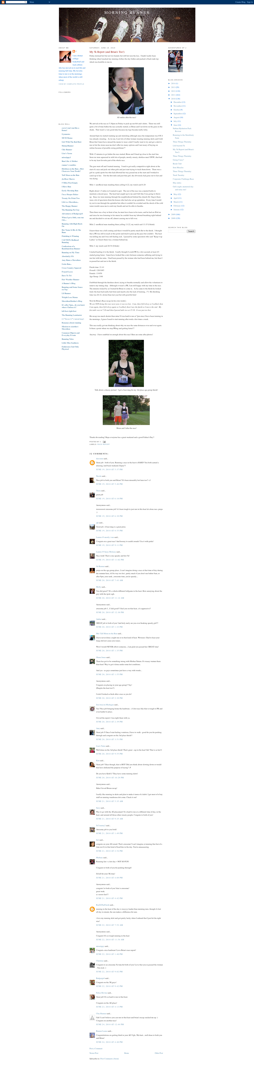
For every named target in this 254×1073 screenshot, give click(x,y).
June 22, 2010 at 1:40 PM (109, 954)
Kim (98, 760)
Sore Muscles (178, 167)
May (176, 194)
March (176, 202)
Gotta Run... (67, 264)
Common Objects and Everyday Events (71, 333)
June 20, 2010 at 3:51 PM (109, 739)
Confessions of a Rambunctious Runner (71, 247)
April (176, 198)
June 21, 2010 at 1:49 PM (109, 833)
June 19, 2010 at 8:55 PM (109, 530)
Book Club (177, 163)
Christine (99, 960)
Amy (98, 728)
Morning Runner (127, 12)
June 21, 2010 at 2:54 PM (109, 851)
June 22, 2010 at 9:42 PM (109, 986)
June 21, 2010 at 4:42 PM (109, 898)
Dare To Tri (67, 275)
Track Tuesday (178, 175)
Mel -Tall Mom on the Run (106, 633)
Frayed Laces (67, 271)
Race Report (103, 444)
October (177, 109)
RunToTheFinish (102, 905)
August (177, 117)
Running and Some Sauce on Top (72, 288)
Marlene (99, 857)
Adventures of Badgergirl (72, 213)
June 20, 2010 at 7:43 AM (109, 580)
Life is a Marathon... (70, 202)
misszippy (100, 946)
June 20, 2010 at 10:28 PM (110, 777)
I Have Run (66, 186)
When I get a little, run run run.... (73, 218)
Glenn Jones (101, 657)
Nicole (98, 476)
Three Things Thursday (182, 141)
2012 (173, 91)
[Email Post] (104, 441)
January (177, 209)
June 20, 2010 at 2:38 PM (109, 698)
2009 (173, 214)
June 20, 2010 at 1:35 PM (109, 650)
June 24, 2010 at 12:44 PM (110, 1024)
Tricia (98, 490)
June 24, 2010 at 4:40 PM (109, 1042)
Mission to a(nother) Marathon (70, 327)
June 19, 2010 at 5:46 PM (109, 484)
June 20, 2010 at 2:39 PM (109, 721)
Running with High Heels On (72, 224)
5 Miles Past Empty (70, 182)
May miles (177, 182)
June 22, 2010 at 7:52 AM (109, 925)
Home (126, 1053)
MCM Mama (67, 137)
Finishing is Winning (70, 236)
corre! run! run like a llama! (70, 129)
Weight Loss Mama (70, 297)
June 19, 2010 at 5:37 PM (109, 469)
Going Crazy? (178, 159)
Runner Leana (101, 1031)
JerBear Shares (68, 178)
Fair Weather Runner (70, 279)
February (177, 205)
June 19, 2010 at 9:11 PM (109, 545)
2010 (173, 98)
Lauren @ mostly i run (105, 537)
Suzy (98, 807)
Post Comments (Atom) (109, 1058)
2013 (173, 87)
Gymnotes (66, 134)
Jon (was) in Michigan (105, 704)
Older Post (159, 1053)
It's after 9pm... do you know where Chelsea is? (73, 306)
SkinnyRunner (68, 145)
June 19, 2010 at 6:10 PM (109, 498)
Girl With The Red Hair (72, 141)
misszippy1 (66, 157)
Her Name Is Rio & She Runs (71, 231)
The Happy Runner (70, 205)
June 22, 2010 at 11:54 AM (110, 939)
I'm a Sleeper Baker (70, 194)
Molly (98, 587)
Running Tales (68, 339)
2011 (173, 94)
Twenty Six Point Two (71, 198)
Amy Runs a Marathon (71, 260)
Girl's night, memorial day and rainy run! (183, 188)
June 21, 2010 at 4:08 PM (109, 877)
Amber (98, 619)
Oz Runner (100, 566)
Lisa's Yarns (67, 153)
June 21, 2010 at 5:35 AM (109, 801)
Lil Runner (66, 293)
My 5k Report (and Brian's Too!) (107, 52)
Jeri (97, 840)
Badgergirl (100, 978)
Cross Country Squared (71, 267)
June (176, 125)
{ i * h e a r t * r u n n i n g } (73, 318)
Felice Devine (101, 992)
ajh (97, 522)
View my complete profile (71, 84)
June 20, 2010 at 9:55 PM (109, 753)
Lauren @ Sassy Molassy (106, 551)
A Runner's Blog (68, 283)
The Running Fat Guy (71, 209)
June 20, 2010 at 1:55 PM (109, 674)
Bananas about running (71, 322)
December (178, 102)
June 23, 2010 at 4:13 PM (109, 1006)
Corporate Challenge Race (183, 179)
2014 (173, 83)
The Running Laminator (72, 315)
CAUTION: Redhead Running (70, 241)
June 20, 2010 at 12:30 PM (110, 612)
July (175, 121)
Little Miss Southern (70, 342)
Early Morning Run (70, 190)
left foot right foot (69, 311)
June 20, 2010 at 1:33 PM (109, 627)
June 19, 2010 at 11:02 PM (110, 559)
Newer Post (94, 1053)
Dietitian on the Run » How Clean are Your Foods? (73, 169)
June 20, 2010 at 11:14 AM (110, 598)
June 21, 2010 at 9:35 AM (109, 818)
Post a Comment (96, 1048)
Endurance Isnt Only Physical (70, 347)
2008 (173, 218)
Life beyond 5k (179, 145)
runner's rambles (69, 164)
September (178, 113)
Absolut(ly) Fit (68, 256)
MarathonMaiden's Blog (72, 301)
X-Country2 (101, 825)
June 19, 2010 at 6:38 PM (109, 516)
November (178, 106)
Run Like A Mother (70, 161)
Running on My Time (70, 252)
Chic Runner (67, 149)
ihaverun (99, 458)
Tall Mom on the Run (70, 175)
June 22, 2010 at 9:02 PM (109, 971)
